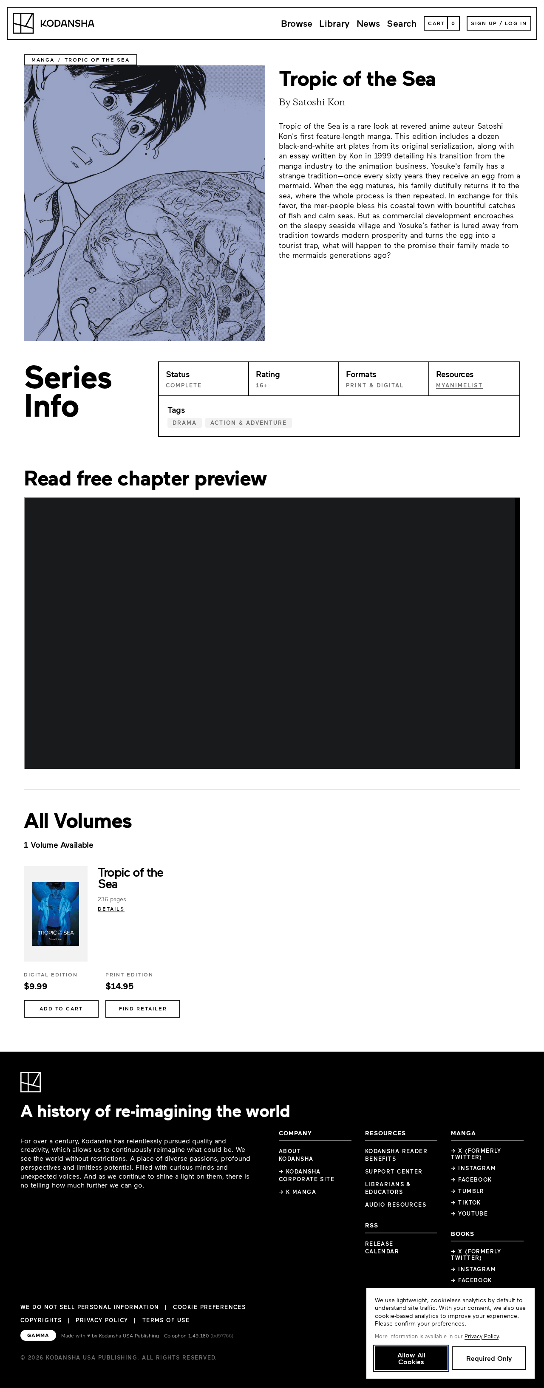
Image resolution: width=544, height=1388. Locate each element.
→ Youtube (469, 1213)
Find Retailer (143, 1008)
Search (402, 23)
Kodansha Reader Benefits (396, 1155)
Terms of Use (166, 1320)
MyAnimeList (459, 385)
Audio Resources (396, 1204)
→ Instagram (473, 1168)
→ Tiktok (466, 1202)
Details (111, 908)
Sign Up (484, 23)
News (368, 23)
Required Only (489, 1358)
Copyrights (41, 1320)
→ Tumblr (467, 1191)
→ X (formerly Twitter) (476, 1153)
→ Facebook (471, 1179)
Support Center (394, 1171)
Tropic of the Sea (130, 877)
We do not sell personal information (89, 1307)
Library (334, 23)
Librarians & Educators (388, 1188)
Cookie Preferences (209, 1307)
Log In (516, 23)
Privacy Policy (102, 1320)
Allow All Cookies (411, 1358)
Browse (296, 23)
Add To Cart (61, 1008)
